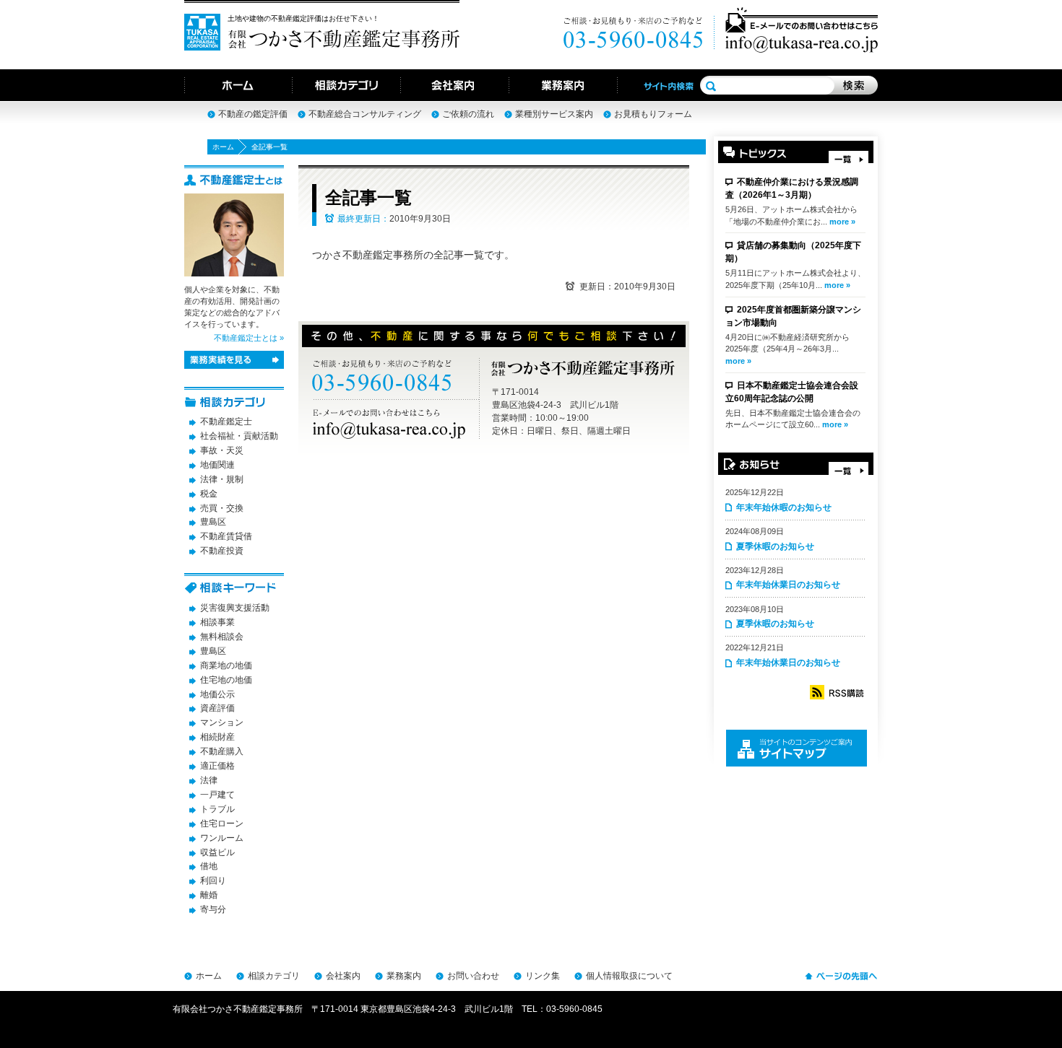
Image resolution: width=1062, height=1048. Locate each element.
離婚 (208, 895)
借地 (208, 866)
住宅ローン (221, 823)
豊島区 (213, 522)
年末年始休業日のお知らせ (788, 585)
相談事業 (217, 622)
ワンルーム (221, 838)
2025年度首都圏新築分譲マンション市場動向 (793, 316)
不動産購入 (221, 751)
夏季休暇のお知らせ (775, 546)
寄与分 (213, 909)
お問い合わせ (473, 976)
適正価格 (217, 766)
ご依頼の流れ (468, 114)
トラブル (217, 809)
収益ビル (217, 852)
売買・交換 (221, 508)
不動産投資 (221, 551)
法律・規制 (221, 479)
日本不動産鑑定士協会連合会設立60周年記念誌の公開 (791, 391)
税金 (208, 494)
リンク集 (542, 976)
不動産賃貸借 (226, 536)
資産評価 (217, 708)
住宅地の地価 (226, 680)
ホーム (223, 147)
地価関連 (217, 465)
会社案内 (343, 976)
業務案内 (404, 976)
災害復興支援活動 (234, 608)
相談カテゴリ (274, 976)
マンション (221, 722)
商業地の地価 (226, 665)
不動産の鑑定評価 (253, 114)
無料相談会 (221, 637)
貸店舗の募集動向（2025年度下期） (793, 251)
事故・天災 (221, 450)
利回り (213, 880)
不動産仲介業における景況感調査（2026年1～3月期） (791, 188)
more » (842, 221)
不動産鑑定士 (226, 421)
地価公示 (217, 694)
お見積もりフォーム (653, 114)
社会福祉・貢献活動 (239, 436)
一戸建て (217, 795)
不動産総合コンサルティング (364, 114)
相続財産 (217, 737)
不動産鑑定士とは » (249, 337)
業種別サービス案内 (554, 114)
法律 (208, 780)
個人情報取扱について (629, 976)
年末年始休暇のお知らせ (784, 507)
